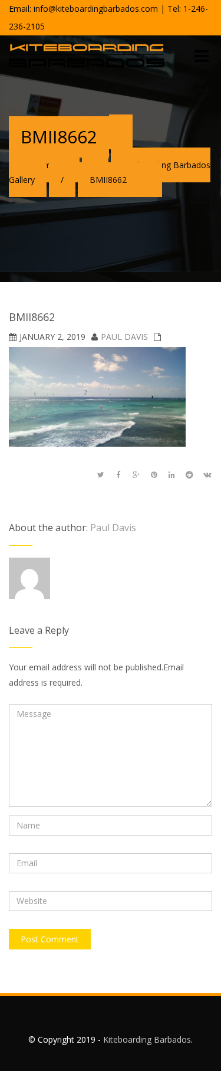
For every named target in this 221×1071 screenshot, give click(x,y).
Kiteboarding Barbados (147, 1039)
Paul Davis (124, 336)
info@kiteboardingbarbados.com (96, 8)
